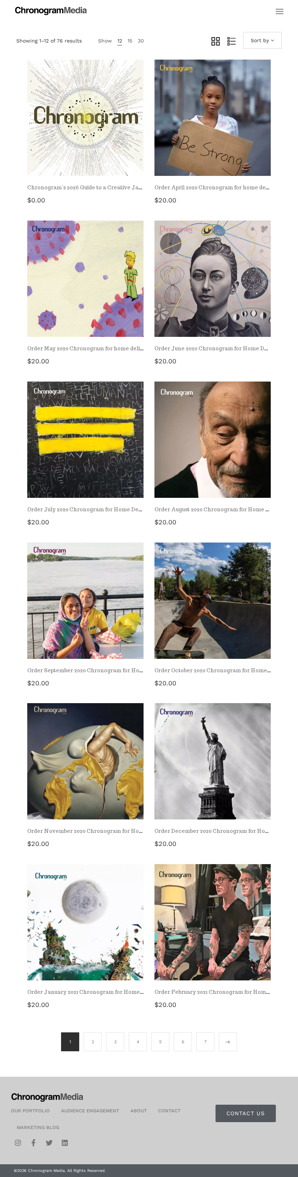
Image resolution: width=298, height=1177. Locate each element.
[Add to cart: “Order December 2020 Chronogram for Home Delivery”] (212, 768)
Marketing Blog (38, 1127)
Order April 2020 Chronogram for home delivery (217, 187)
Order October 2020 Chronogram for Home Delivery (222, 670)
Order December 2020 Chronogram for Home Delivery (225, 831)
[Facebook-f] (33, 1143)
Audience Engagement (90, 1110)
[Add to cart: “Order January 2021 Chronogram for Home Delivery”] (85, 929)
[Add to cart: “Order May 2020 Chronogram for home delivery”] (85, 286)
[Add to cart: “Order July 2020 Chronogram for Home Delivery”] (85, 447)
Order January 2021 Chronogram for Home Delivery (95, 992)
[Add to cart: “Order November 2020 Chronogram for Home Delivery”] (85, 768)
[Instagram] (18, 1143)
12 (119, 41)
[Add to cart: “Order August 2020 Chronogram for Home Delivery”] (212, 447)
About (138, 1110)
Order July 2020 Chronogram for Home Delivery (90, 509)
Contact (169, 1110)
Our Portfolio (30, 1110)
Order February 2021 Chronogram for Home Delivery (223, 992)
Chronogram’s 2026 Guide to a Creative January (90, 187)
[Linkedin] (65, 1143)
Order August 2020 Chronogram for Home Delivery (221, 509)
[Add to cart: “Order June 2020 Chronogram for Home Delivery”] (212, 286)
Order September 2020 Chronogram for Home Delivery (99, 670)
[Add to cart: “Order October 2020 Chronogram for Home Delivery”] (212, 608)
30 (141, 41)
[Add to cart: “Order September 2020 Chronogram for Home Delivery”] (85, 608)
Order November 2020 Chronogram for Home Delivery (99, 831)
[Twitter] (49, 1143)
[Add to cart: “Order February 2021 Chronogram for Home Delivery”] (212, 929)
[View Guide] (85, 125)
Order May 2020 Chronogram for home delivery (89, 348)
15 (130, 41)
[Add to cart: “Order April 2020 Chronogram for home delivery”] (212, 125)
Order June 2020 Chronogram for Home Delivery (218, 348)
